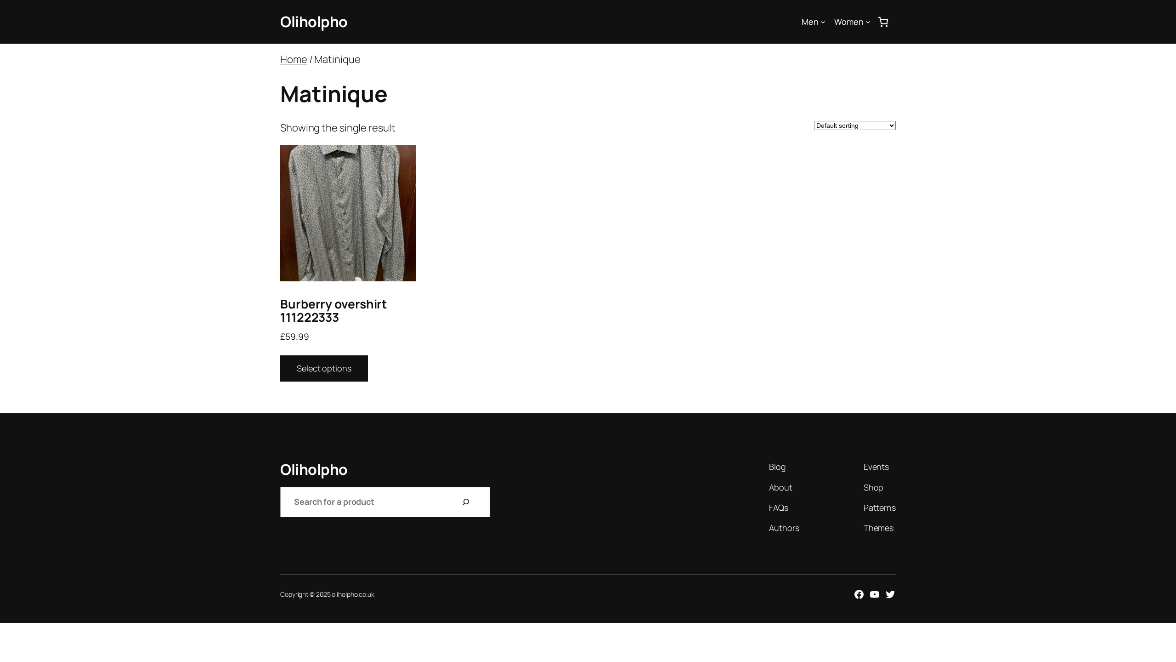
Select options (324, 368)
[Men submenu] (822, 21)
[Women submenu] (868, 21)
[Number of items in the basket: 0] (883, 21)
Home (293, 59)
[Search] (466, 502)
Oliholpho (314, 21)
